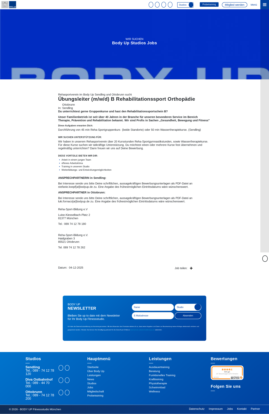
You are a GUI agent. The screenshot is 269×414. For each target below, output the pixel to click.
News (90, 379)
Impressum (216, 408)
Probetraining (209, 4)
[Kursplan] (164, 4)
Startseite (93, 367)
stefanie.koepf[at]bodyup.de (75, 186)
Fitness (203, 120)
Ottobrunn (68, 104)
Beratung (154, 371)
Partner (255, 408)
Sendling (67, 108)
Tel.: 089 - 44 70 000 (37, 384)
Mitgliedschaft (95, 391)
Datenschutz (197, 408)
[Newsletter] (151, 4)
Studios (183, 5)
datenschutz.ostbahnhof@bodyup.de (142, 330)
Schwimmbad (157, 387)
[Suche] (170, 4)
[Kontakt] (157, 4)
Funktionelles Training (162, 375)
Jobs (90, 387)
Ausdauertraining (159, 367)
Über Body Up (95, 371)
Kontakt (242, 408)
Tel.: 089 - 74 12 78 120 (39, 372)
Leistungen (94, 375)
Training (75, 166)
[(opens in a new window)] (191, 268)
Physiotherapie (158, 383)
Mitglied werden (234, 4)
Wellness (154, 391)
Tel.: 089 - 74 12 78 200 (39, 397)
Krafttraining (156, 379)
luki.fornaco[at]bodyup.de (74, 201)
